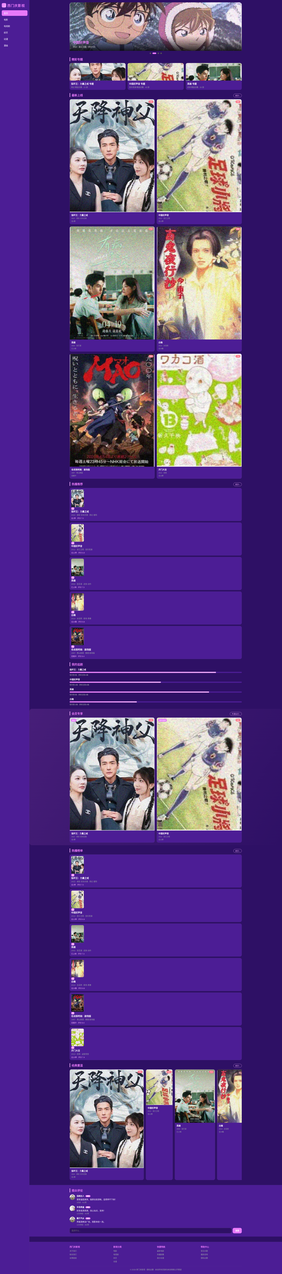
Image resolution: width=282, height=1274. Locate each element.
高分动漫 (160, 1258)
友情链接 (73, 1258)
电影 (6, 20)
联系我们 (73, 1255)
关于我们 (73, 1251)
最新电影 (160, 1251)
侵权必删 (204, 1258)
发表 (237, 1231)
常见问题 (204, 1251)
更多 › (237, 96)
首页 (6, 13)
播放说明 (204, 1255)
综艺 (6, 32)
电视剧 (7, 26)
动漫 (6, 39)
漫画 (6, 45)
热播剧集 (160, 1255)
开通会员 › (236, 714)
